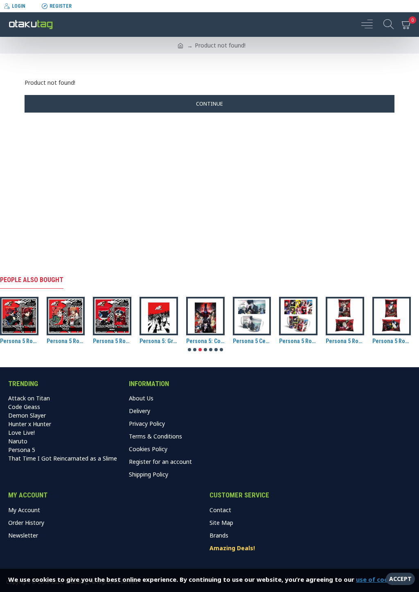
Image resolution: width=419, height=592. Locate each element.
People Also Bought (31, 280)
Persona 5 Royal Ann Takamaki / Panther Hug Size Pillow (345, 341)
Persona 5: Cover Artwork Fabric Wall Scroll (205, 341)
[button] (189, 349)
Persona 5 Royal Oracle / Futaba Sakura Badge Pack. (66, 341)
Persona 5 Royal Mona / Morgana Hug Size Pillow (391, 341)
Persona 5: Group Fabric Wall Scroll (159, 341)
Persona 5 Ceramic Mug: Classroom (252, 341)
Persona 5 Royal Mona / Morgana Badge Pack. (112, 341)
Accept (400, 579)
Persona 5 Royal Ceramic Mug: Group (298, 341)
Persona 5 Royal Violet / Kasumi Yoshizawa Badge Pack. (19, 341)
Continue (209, 103)
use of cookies (378, 579)
